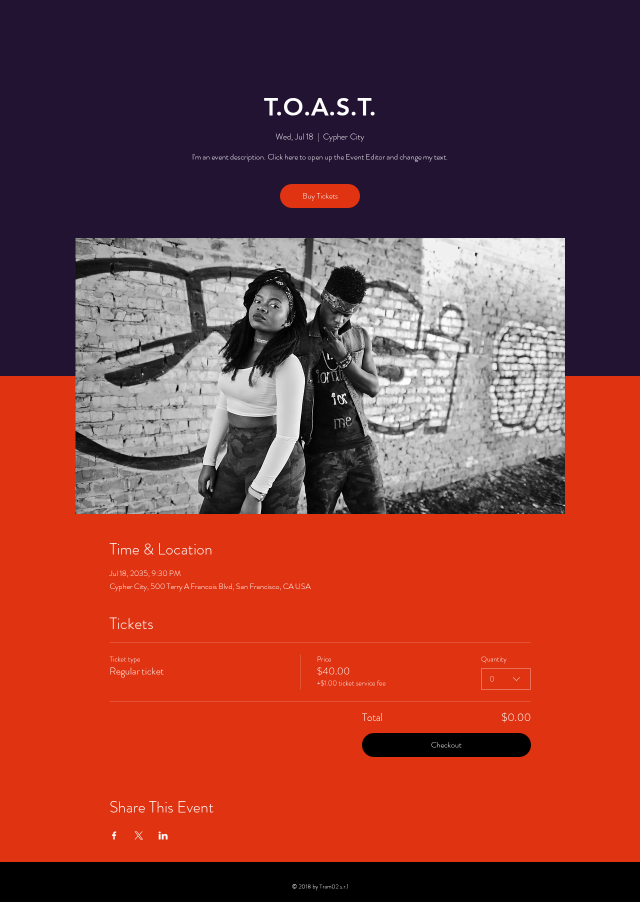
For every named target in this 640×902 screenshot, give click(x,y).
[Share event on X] (139, 836)
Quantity (493, 659)
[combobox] (506, 679)
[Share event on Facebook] (114, 836)
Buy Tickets (320, 196)
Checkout (446, 744)
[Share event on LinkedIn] (163, 836)
